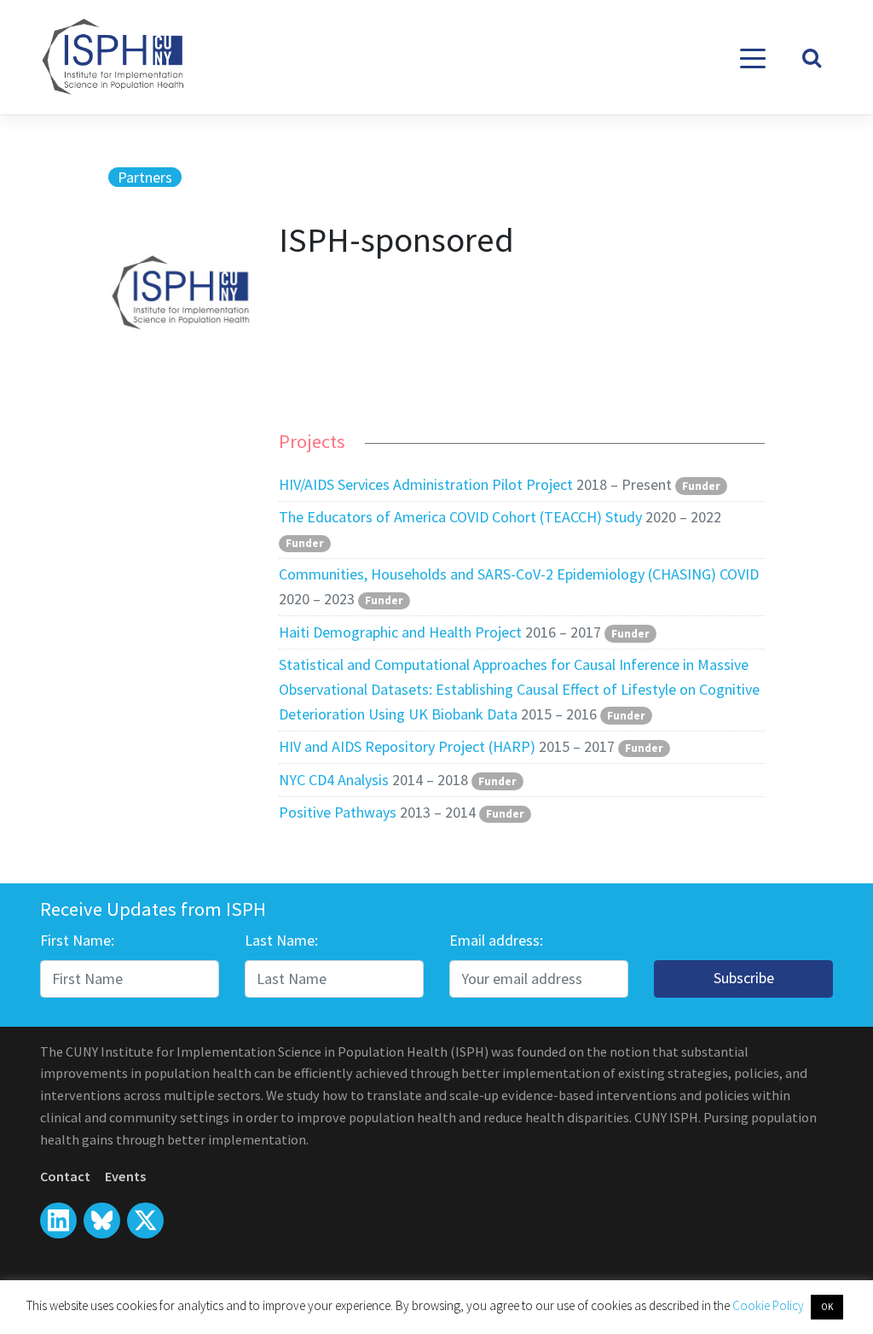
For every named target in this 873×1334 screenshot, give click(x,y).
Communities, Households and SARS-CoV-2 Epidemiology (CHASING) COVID (519, 574)
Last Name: (281, 940)
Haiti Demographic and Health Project (400, 632)
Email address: (496, 940)
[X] (102, 1221)
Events (125, 1176)
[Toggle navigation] (753, 57)
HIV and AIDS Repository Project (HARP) (407, 746)
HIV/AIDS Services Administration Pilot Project (426, 484)
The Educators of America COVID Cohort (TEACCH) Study (460, 517)
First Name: (77, 940)
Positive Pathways (337, 812)
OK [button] (827, 1307)
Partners (145, 177)
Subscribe (744, 977)
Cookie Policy (769, 1305)
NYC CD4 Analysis (334, 779)
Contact (65, 1176)
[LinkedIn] (58, 1221)
